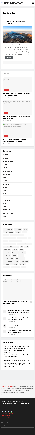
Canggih (11, 232)
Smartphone (14, 264)
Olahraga (6, 193)
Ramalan (16, 261)
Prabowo (21, 255)
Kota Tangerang (14, 246)
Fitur (12, 235)
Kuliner (5, 177)
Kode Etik (14, 401)
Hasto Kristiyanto (21, 238)
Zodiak (23, 267)
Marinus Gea (7, 249)
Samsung (6, 264)
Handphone (7, 238)
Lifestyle (6, 184)
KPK (21, 246)
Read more (9, 57)
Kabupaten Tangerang (9, 243)
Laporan (5, 181)
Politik (5, 206)
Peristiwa (6, 203)
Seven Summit (13, 10)
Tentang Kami (23, 403)
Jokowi (19, 241)
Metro (21, 249)
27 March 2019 (7, 143)
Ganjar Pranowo (19, 235)
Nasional (6, 190)
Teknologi (6, 210)
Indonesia (12, 241)
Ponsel (14, 255)
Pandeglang (7, 252)
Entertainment (8, 161)
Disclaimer (3, 401)
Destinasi (18, 232)
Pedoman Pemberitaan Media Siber (9, 403)
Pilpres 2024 (7, 255)
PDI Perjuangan (21, 252)
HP (29, 238)
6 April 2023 (6, 97)
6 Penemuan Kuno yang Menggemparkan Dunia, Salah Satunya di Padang (15, 302)
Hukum (5, 168)
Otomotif (6, 197)
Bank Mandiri (18, 229)
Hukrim (6, 241)
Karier (9, 401)
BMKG (5, 232)
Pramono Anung (20, 258)
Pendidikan (6, 200)
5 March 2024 (14, 62)
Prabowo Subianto (8, 258)
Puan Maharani (8, 261)
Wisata (7, 18)
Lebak (26, 246)
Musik (5, 187)
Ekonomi (5, 158)
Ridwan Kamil (24, 261)
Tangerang (6, 267)
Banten (25, 229)
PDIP (13, 252)
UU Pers (30, 403)
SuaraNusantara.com (7, 386)
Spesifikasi (22, 264)
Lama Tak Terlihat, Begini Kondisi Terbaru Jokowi (19, 325)
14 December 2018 (7, 120)
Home (4, 10)
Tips (13, 267)
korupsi (6, 246)
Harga (13, 238)
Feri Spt (8, 62)
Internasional (7, 171)
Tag (8, 10)
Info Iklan (21, 401)
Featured (6, 164)
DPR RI (24, 232)
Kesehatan (6, 174)
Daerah (6, 113)
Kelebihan (20, 243)
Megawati (15, 249)
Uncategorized (8, 213)
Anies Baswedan (8, 229)
